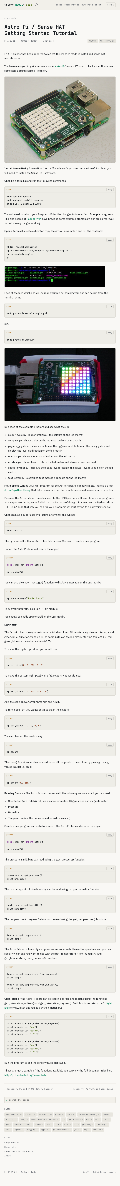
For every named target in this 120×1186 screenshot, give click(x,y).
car (89, 1119)
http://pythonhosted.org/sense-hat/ (25, 1075)
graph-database (62, 1129)
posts (59, 4)
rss (49, 1124)
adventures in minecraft (44, 1119)
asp (58, 1124)
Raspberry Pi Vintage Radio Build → (94, 1089)
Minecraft (10, 1147)
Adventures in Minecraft (18, 1151)
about (98, 4)
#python (92, 41)
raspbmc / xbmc (23, 1124)
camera (107, 1114)
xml (8, 1129)
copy (110, 189)
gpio (71, 1114)
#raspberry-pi (107, 41)
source (112, 1172)
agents (19, 1129)
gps (8, 1124)
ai (76, 1124)
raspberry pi (71, 4)
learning (102, 1124)
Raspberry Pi (34, 219)
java (77, 1129)
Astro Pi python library (17, 490)
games (59, 1114)
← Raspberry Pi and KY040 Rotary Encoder (28, 1089)
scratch (98, 1129)
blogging (32, 1129)
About (7, 1155)
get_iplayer (76, 1119)
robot (39, 1124)
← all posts (10, 18)
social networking (89, 1114)
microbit (11, 1119)
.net (106, 1119)
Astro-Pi (60, 66)
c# (97, 1119)
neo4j (24, 1119)
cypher (45, 1129)
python (30, 1114)
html (67, 1124)
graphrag (87, 1124)
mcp (87, 1129)
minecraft (87, 4)
